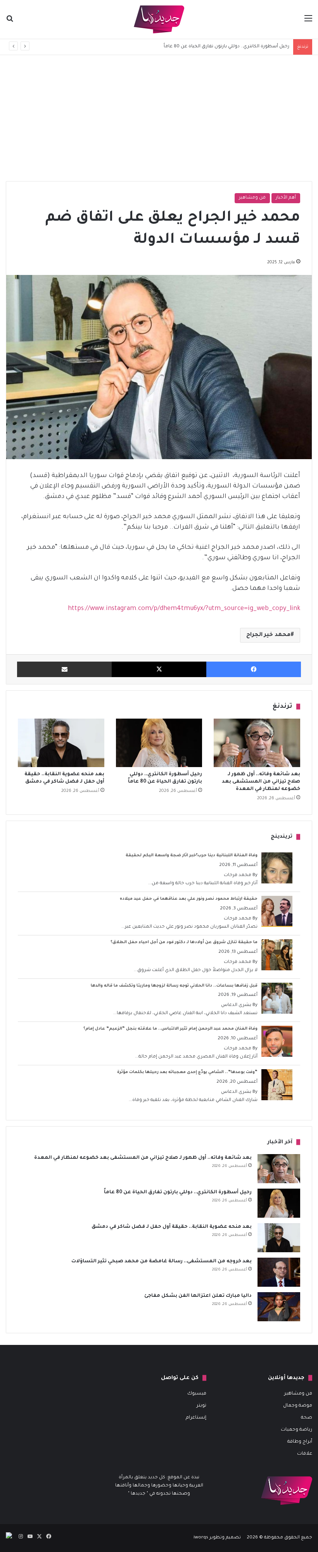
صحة (306, 1418)
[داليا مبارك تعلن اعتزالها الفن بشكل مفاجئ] (279, 1306)
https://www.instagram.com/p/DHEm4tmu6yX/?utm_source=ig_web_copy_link (184, 608)
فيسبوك (196, 1393)
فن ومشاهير (252, 197)
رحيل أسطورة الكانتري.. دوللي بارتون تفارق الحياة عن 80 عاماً (178, 1192)
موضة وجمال (297, 1406)
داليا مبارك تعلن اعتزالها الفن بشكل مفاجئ (198, 1296)
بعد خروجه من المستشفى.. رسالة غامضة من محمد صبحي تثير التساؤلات (161, 1261)
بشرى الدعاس (236, 1005)
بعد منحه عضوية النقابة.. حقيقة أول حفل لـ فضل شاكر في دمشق (172, 1227)
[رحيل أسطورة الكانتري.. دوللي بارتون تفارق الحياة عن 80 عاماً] (159, 743)
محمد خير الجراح (268, 635)
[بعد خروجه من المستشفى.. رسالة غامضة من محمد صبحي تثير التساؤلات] (279, 1272)
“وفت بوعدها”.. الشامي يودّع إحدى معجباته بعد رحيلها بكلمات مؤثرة (187, 1072)
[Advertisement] (159, 121)
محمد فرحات (237, 875)
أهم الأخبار (286, 197)
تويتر (201, 1406)
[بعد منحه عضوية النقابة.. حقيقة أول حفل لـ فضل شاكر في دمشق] (61, 743)
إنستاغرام (196, 1418)
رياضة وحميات (296, 1430)
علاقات (304, 1454)
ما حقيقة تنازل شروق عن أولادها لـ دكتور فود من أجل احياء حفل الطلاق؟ (184, 942)
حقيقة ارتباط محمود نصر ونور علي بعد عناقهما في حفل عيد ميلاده (189, 899)
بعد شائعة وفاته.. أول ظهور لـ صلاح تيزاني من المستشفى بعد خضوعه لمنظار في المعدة (261, 782)
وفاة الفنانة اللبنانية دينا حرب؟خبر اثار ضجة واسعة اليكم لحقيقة (192, 855)
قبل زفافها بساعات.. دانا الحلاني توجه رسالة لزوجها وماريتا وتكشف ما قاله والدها (174, 985)
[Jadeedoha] (159, 19)
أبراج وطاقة (299, 1442)
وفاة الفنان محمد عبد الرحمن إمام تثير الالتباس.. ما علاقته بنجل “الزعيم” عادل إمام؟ (170, 1029)
